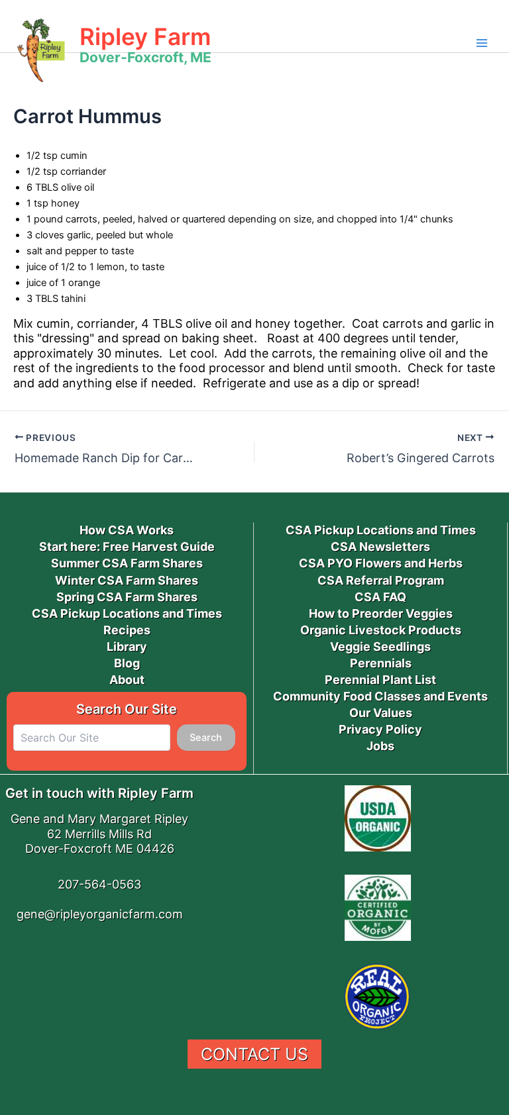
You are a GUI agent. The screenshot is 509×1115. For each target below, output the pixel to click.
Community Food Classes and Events (380, 696)
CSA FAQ (380, 597)
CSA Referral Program (380, 580)
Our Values (380, 713)
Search (206, 738)
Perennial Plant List (380, 680)
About (126, 680)
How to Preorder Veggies (381, 613)
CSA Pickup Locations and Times (127, 613)
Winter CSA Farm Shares (126, 580)
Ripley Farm (145, 36)
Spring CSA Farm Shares (127, 597)
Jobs (380, 746)
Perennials (381, 663)
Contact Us (254, 1054)
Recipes (126, 630)
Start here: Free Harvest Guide (127, 547)
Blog (127, 663)
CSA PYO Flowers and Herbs (381, 563)
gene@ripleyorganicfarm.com (100, 914)
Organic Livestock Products (380, 630)
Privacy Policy (380, 729)
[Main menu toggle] (482, 43)
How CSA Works (127, 530)
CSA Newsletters (380, 547)
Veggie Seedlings (380, 647)
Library (127, 647)
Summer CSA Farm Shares (127, 563)
